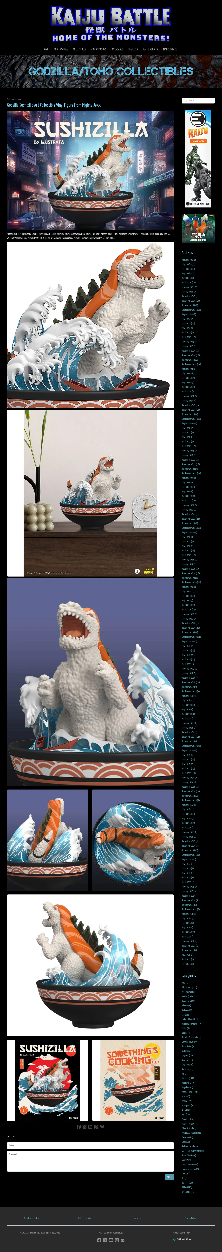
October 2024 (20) (190, 360)
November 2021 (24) (191, 519)
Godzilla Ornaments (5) (191, 1037)
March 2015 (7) (188, 882)
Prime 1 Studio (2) (189, 1128)
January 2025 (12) (189, 346)
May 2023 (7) (187, 437)
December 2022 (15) (191, 460)
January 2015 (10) (189, 891)
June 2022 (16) (188, 487)
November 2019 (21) (191, 628)
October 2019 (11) (190, 632)
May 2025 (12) (188, 328)
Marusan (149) (188, 1078)
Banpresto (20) (188, 1001)
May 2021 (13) (188, 546)
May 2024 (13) (188, 382)
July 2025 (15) (188, 319)
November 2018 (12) (191, 682)
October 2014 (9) (189, 905)
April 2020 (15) (188, 605)
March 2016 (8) (188, 828)
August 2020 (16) (189, 587)
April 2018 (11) (188, 714)
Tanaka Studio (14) (190, 1164)
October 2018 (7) (189, 687)
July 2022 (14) (188, 482)
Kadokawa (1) (187, 1051)
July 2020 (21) (188, 591)
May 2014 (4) (187, 927)
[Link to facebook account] (99, 1240)
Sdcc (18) (186, 1142)
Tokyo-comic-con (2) (190, 1169)
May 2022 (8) (187, 491)
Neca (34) (186, 1110)
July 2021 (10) (188, 537)
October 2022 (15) (190, 469)
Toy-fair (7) (186, 1174)
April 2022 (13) (188, 496)
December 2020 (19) (191, 569)
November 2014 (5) (190, 900)
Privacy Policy (190, 1218)
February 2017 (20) (190, 778)
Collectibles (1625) (190, 1019)
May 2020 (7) (187, 600)
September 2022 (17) (191, 473)
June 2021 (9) (188, 541)
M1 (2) (184, 1074)
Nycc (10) (186, 1114)
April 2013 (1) (188, 959)
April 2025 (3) (188, 332)
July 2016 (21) (188, 809)
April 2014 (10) (188, 932)
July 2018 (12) (188, 700)
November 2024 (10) (191, 355)
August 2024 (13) (189, 369)
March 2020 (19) (189, 609)
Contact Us (137, 1218)
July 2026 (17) (188, 264)
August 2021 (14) (189, 532)
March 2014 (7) (188, 937)
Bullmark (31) (187, 1010)
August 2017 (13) (189, 750)
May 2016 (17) (188, 818)
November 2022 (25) (191, 464)
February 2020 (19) (190, 614)
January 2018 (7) (189, 728)
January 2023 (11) (189, 455)
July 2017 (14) (188, 755)
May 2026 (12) (188, 273)
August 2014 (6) (189, 914)
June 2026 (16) (188, 269)
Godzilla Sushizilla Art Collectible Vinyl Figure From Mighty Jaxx (54, 105)
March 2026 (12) (189, 282)
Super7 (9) (186, 1160)
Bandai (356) (187, 996)
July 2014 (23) (188, 918)
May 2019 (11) (188, 655)
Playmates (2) (188, 1124)
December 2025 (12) (191, 296)
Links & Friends (84, 1218)
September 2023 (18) (191, 419)
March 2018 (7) (188, 718)
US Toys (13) (187, 1183)
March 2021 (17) (189, 555)
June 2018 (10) (188, 705)
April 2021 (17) (188, 550)
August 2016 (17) (189, 805)
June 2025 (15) (188, 323)
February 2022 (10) (190, 505)
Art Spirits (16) (188, 992)
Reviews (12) (187, 1137)
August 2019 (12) (189, 641)
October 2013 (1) (189, 950)
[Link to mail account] (123, 1240)
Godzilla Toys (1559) (190, 1042)
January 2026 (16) (189, 292)
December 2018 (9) (190, 678)
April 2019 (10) (188, 659)
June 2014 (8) (188, 923)
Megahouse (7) (188, 1087)
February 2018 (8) (189, 723)
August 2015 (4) (189, 859)
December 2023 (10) (191, 405)
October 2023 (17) (190, 414)
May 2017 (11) (188, 764)
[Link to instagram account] (117, 1240)
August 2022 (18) (189, 478)
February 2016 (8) (189, 832)
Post (169, 1177)
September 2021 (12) (191, 528)
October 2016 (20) (190, 796)
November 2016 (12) (191, 791)
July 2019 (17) (188, 646)
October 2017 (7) (189, 741)
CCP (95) (185, 1015)
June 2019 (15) (188, 650)
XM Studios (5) (188, 1192)
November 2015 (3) (190, 846)
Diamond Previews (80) (192, 1024)
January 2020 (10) (189, 619)
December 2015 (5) (190, 841)
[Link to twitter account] (105, 1240)
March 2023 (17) (189, 446)
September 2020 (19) (191, 582)
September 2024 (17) (191, 364)
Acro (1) (185, 983)
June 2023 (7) (188, 432)
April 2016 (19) (188, 823)
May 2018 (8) (187, 709)
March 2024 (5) (188, 391)
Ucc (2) (185, 1178)
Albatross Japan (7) (190, 987)
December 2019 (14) (191, 623)
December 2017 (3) (190, 732)
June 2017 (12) (188, 759)
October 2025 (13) (190, 305)
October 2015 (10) (190, 850)
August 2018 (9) (189, 696)
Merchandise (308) (190, 1092)
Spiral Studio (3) (189, 1155)
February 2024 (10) (190, 396)
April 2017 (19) (188, 768)
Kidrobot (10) (188, 1060)
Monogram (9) (188, 1105)
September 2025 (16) (191, 310)
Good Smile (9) (188, 1046)
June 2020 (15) (188, 596)
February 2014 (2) (189, 941)
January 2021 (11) (189, 564)
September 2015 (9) (191, 855)
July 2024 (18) (188, 373)
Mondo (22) (187, 1101)
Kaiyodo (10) (187, 1055)
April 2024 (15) (188, 387)
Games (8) (186, 1033)
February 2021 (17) (190, 560)
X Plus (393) (187, 1187)
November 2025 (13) (191, 301)
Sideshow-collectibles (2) (193, 1151)
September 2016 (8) (191, 800)
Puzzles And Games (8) (191, 1133)
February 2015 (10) (190, 887)
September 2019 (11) (191, 637)
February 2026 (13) (190, 287)
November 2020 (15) (191, 573)
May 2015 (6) (187, 873)
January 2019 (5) (189, 673)
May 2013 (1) (187, 955)
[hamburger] (13, 5)
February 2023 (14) (190, 451)
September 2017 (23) (191, 746)
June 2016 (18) (188, 814)
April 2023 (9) (188, 441)
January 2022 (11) (189, 510)
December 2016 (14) (191, 787)
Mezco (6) (186, 1096)
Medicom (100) (188, 1083)
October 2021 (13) (190, 523)
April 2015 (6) (188, 877)
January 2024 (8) (189, 401)
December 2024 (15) (191, 351)
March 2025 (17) (189, 337)
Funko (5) (186, 1028)
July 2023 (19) (188, 428)
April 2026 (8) (188, 278)
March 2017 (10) (189, 773)
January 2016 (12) (189, 837)
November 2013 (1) (190, 946)
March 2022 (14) (189, 500)
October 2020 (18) (190, 578)
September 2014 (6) (191, 909)
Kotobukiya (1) (188, 1069)
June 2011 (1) (188, 964)
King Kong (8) (187, 1065)
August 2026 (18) (189, 260)
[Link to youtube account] (111, 1240)
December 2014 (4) (190, 896)
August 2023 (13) (189, 423)
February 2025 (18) (190, 341)
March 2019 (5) (188, 664)
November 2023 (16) (191, 410)
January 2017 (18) (189, 782)
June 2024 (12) (188, 378)
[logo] (111, 24)
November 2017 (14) (191, 737)
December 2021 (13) (191, 514)
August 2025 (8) (189, 314)
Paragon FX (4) (188, 1119)
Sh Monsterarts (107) (191, 1146)
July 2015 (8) (187, 864)
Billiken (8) (186, 1005)
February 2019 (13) (190, 669)
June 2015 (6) (188, 868)
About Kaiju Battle (31, 1218)
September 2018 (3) (191, 691)
